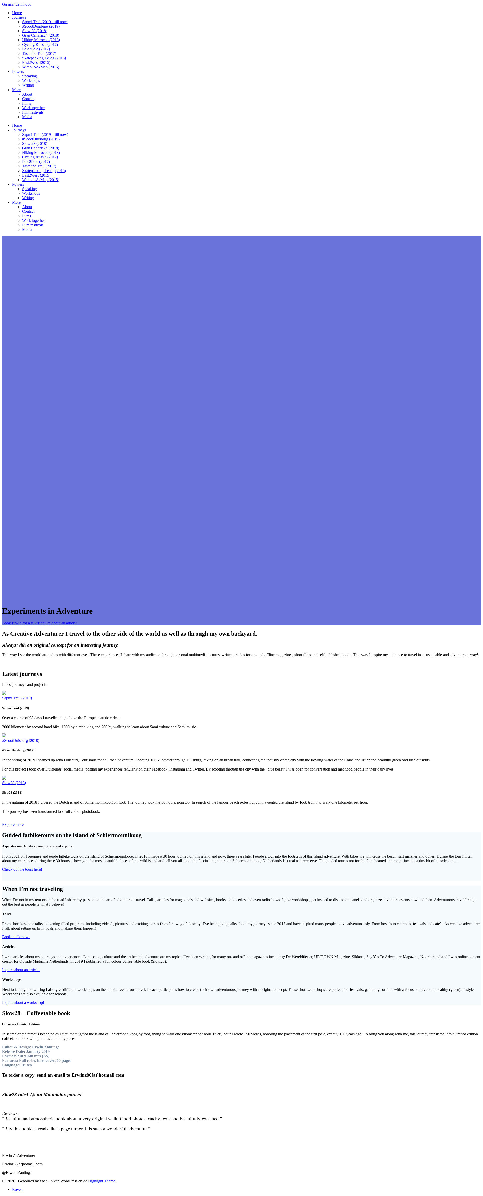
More (16, 90)
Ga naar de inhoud (16, 4)
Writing (28, 85)
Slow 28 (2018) (34, 31)
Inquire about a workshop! (23, 1002)
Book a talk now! (16, 937)
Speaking (29, 76)
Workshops (31, 80)
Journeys (19, 17)
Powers (18, 71)
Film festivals (32, 112)
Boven (17, 1189)
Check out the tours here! (22, 869)
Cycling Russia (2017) (40, 44)
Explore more (13, 824)
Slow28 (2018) (14, 783)
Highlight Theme (101, 1181)
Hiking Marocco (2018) (41, 40)
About (27, 94)
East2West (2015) (36, 62)
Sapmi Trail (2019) (17, 698)
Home (17, 13)
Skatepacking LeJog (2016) (44, 58)
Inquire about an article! (21, 970)
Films (26, 103)
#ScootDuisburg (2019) (41, 26)
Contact (28, 99)
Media (27, 117)
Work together (33, 108)
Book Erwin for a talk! (20, 623)
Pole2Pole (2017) (36, 49)
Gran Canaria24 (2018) (40, 35)
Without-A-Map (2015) (40, 67)
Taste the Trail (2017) (39, 53)
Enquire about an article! (57, 623)
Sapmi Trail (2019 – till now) (45, 22)
